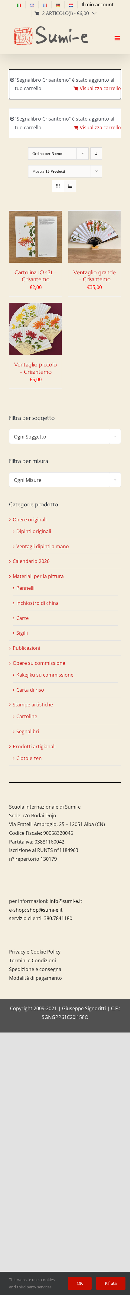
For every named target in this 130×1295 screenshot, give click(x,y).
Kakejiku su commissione (44, 674)
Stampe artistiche (33, 704)
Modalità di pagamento (35, 978)
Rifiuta (111, 1283)
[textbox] (65, 436)
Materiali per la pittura (38, 576)
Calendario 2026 (31, 561)
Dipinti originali (33, 531)
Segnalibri (27, 731)
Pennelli (25, 588)
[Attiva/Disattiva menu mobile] (118, 32)
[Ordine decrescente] (96, 153)
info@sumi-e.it (66, 901)
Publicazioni (26, 648)
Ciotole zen (29, 758)
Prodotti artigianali (34, 746)
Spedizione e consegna (35, 969)
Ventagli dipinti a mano (42, 546)
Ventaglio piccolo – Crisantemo (35, 368)
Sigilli (22, 633)
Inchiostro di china (37, 603)
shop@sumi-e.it (45, 910)
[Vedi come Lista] (70, 186)
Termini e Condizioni (32, 960)
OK (80, 1283)
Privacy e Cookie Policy (34, 951)
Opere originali (30, 519)
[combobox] (65, 436)
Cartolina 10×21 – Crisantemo (36, 276)
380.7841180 (58, 918)
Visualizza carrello (100, 88)
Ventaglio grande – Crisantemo (94, 276)
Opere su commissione (39, 663)
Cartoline (26, 716)
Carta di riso (30, 690)
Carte (22, 618)
